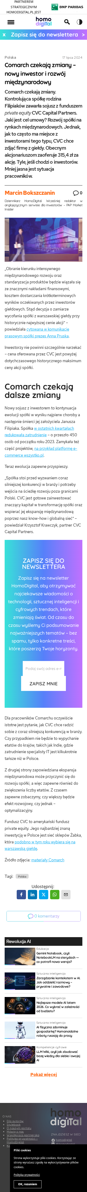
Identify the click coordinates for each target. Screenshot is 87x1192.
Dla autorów (15, 1121)
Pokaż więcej (43, 1074)
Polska (10, 57)
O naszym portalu (19, 1128)
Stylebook (13, 1124)
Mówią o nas (15, 1131)
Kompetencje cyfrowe (51, 1047)
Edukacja (42, 948)
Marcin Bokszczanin (30, 192)
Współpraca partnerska (23, 1135)
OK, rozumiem (27, 1184)
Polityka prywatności (27, 1175)
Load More (43, 1092)
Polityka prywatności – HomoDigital (22, 1140)
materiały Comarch (47, 860)
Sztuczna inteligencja (51, 973)
